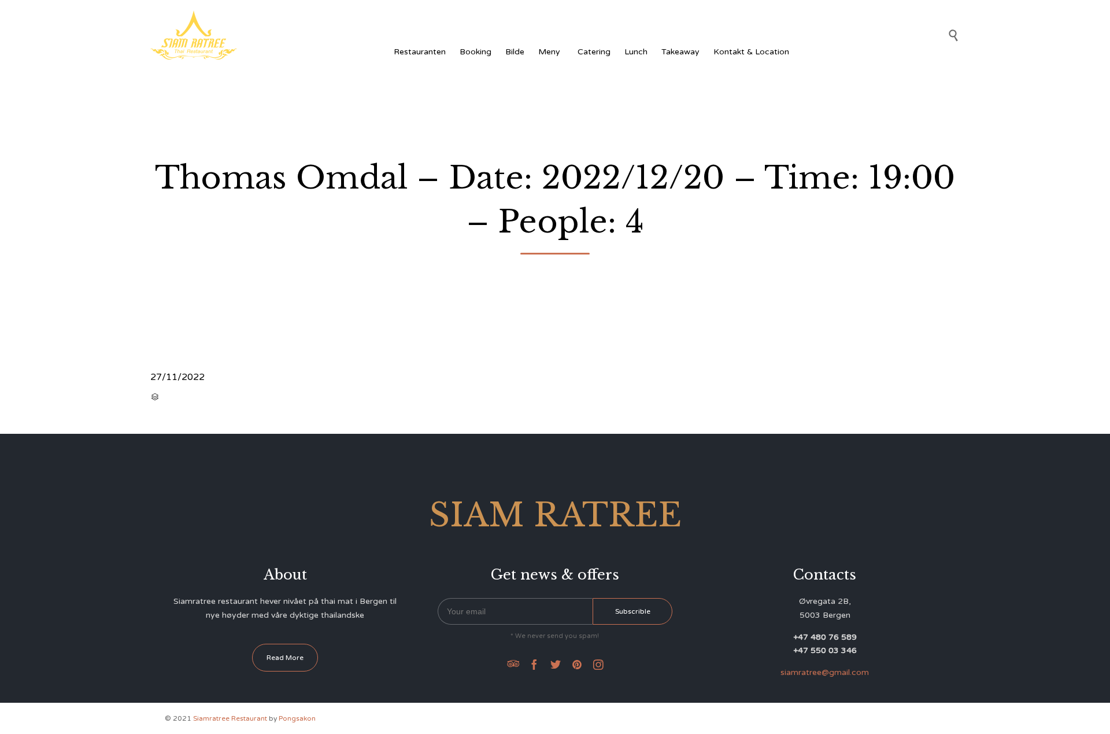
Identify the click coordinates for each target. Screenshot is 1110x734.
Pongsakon (297, 718)
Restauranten (420, 52)
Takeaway (680, 52)
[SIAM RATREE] (193, 35)
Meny (549, 52)
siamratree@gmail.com (824, 672)
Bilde (514, 52)
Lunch (636, 52)
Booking (475, 52)
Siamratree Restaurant (230, 718)
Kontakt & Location (751, 52)
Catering (594, 52)
